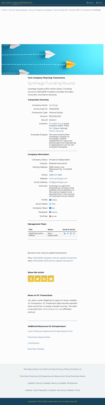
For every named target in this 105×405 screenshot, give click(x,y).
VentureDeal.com (51, 309)
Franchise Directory (29, 376)
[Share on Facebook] (31, 279)
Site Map (28, 369)
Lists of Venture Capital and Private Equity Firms (50, 331)
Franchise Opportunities (39, 337)
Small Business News (75, 376)
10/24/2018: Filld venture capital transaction (53, 261)
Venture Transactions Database (40, 10)
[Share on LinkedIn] (44, 279)
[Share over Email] (51, 279)
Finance (4, 10)
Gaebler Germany (57, 390)
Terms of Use (49, 369)
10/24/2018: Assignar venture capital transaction (55, 258)
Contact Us (76, 369)
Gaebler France (35, 383)
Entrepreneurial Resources (51, 376)
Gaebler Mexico (50, 383)
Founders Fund (56, 124)
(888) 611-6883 (55, 175)
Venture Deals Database (18, 10)
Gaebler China (73, 390)
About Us (37, 369)
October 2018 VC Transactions (80, 10)
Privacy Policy (63, 369)
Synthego (53, 105)
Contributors (33, 343)
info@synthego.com (58, 182)
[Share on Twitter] (37, 279)
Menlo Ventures (56, 131)
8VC (51, 128)
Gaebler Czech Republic (36, 390)
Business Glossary (36, 349)
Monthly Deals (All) (61, 10)
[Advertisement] (52, 28)
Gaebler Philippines (68, 383)
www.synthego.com (58, 179)
